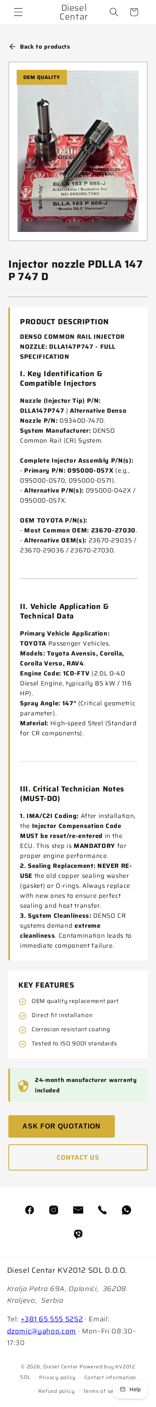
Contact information (110, 1377)
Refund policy (56, 1391)
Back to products (45, 46)
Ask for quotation (61, 1126)
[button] (18, 12)
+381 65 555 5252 (52, 1318)
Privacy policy (57, 1377)
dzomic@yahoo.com (42, 1331)
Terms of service (104, 1391)
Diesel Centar (60, 1366)
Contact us (78, 1157)
